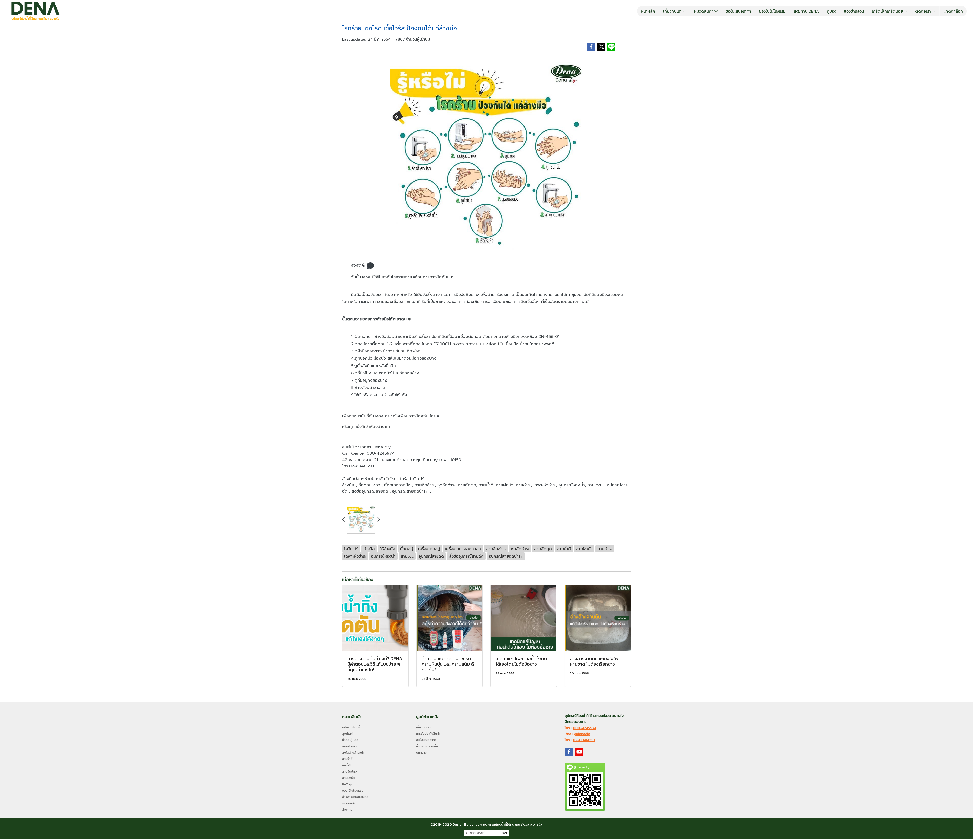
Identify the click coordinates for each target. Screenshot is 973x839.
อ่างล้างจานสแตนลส (355, 797)
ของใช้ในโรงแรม (772, 11)
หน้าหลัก (648, 11)
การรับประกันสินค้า (428, 733)
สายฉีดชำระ (349, 771)
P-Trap (347, 784)
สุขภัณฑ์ (347, 733)
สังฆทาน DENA (806, 11)
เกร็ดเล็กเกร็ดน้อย (888, 11)
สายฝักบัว (348, 778)
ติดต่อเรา (923, 11)
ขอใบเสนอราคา (738, 11)
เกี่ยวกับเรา (673, 11)
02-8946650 (584, 740)
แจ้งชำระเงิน (854, 11)
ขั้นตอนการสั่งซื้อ (427, 746)
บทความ (421, 752)
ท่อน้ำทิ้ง (347, 765)
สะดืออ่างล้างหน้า (353, 752)
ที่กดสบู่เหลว (350, 740)
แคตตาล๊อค (953, 11)
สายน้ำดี (347, 759)
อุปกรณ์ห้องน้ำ (351, 727)
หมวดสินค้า (704, 11)
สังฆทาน (347, 809)
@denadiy (582, 734)
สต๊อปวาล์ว (349, 746)
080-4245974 (584, 728)
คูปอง (831, 11)
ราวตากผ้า (348, 803)
